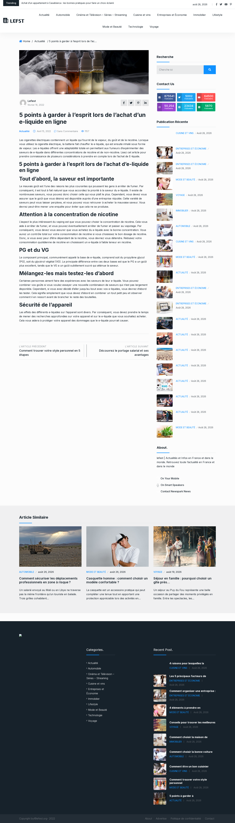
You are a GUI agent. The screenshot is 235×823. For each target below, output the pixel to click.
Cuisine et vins (142, 14)
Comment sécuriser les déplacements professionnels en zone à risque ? (48, 580)
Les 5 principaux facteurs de (187, 676)
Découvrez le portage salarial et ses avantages (124, 350)
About (148, 818)
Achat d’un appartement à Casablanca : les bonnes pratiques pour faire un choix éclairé (67, 3)
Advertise (161, 818)
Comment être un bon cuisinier (189, 766)
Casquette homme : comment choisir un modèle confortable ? (117, 580)
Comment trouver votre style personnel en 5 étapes (49, 350)
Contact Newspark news (176, 491)
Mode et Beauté (112, 26)
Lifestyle (217, 14)
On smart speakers (172, 485)
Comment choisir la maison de (188, 737)
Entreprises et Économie (172, 14)
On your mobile (170, 478)
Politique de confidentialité (186, 818)
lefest (32, 101)
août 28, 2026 (204, 133)
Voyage (154, 26)
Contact (209, 818)
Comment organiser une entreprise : (192, 691)
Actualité (44, 14)
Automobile (63, 14)
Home (26, 41)
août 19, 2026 (173, 572)
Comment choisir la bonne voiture (190, 751)
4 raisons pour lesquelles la (186, 663)
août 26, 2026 (46, 572)
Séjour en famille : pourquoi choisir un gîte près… (182, 580)
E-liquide (134, 156)
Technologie (135, 26)
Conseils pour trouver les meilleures (192, 722)
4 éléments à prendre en (184, 707)
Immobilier (199, 14)
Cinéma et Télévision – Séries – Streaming (101, 14)
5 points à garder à (181, 795)
